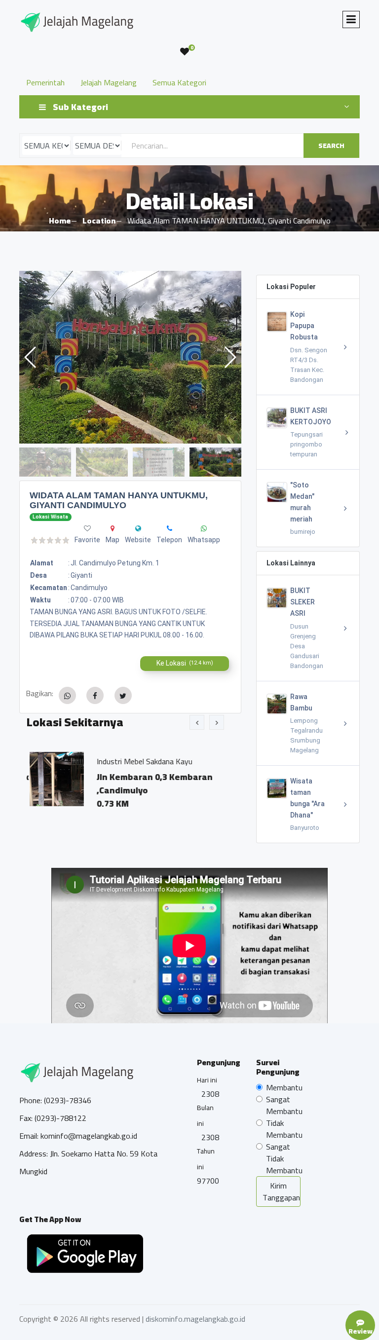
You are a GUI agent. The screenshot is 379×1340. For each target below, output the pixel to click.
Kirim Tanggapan (281, 1191)
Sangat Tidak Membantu (284, 1158)
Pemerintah (45, 82)
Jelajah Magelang (108, 82)
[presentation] (197, 722)
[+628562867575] (169, 528)
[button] (229, 357)
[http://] (138, 528)
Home (60, 220)
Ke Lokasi (184, 663)
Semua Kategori (179, 82)
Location (98, 220)
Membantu (284, 1087)
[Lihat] (130, 357)
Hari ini (207, 1080)
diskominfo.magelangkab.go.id (195, 1318)
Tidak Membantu (284, 1129)
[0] (184, 51)
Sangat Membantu (284, 1105)
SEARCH (331, 145)
